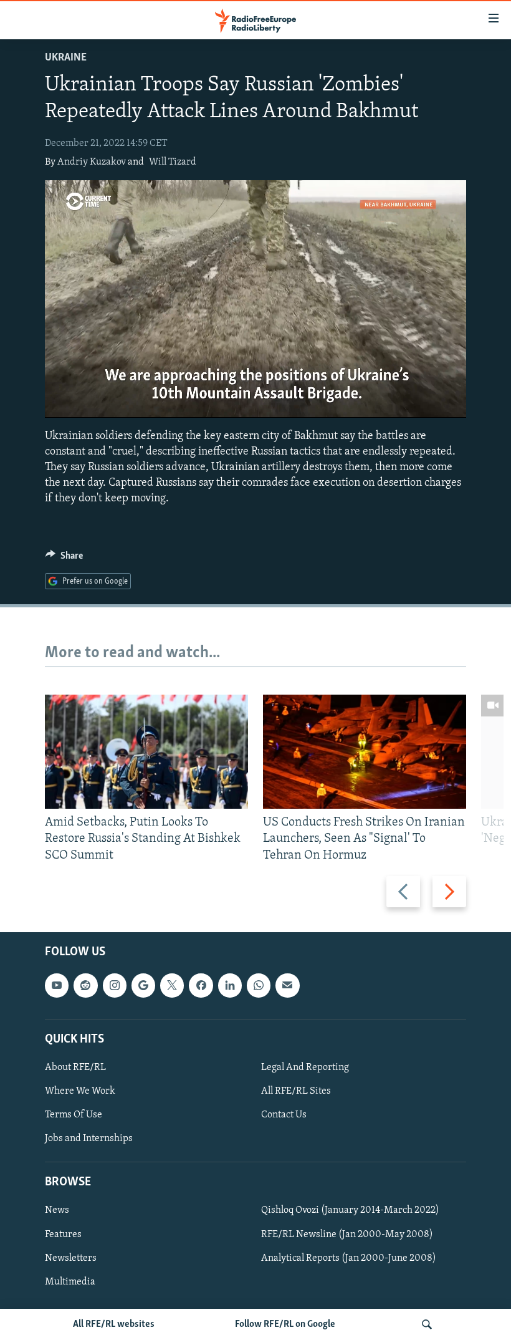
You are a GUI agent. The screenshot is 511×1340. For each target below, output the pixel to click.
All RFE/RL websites (114, 1324)
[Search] (427, 1324)
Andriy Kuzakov (91, 162)
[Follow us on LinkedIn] (230, 985)
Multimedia (70, 1282)
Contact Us (284, 1115)
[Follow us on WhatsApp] (258, 985)
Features (63, 1234)
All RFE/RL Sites (296, 1091)
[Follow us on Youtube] (57, 985)
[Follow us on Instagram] (115, 985)
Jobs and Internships (89, 1139)
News (57, 1210)
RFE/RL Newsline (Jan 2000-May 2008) (347, 1234)
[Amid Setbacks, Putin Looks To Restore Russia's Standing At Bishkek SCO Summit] (146, 752)
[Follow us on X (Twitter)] (172, 985)
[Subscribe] (287, 985)
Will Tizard (172, 162)
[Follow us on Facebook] (201, 985)
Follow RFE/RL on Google (285, 1324)
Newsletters (71, 1258)
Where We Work (80, 1091)
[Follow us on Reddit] (85, 985)
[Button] (64, 559)
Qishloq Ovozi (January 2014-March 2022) (350, 1210)
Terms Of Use (73, 1115)
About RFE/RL (75, 1067)
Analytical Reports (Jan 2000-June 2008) (348, 1258)
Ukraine (66, 58)
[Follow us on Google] (143, 985)
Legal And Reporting (305, 1067)
